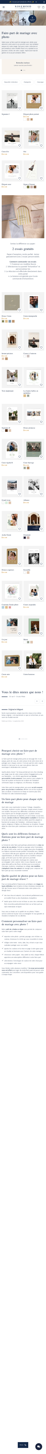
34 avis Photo (20, 697)
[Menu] (4, 7)
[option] (24, 119)
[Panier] (43, 7)
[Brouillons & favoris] (39, 7)
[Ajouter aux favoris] (19, 108)
